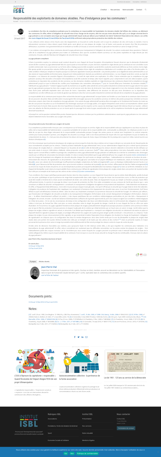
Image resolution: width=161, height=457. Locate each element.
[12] (78, 171)
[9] (100, 164)
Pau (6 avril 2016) (68, 38)
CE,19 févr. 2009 (136, 314)
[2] (130, 314)
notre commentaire (139, 155)
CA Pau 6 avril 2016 (35, 248)
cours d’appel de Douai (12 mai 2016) (45, 38)
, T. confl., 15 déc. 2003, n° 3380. (90, 314)
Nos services (115, 10)
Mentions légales (88, 440)
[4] (83, 148)
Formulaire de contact (126, 428)
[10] (146, 164)
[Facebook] (15, 2)
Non (72, 453)
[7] (108, 162)
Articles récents (44, 261)
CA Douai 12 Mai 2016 (36, 246)
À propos (33, 261)
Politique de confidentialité (87, 453)
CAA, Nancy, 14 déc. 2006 (109, 314)
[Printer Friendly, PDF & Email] (141, 254)
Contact (139, 10)
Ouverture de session (123, 2)
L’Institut (103, 10)
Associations (52, 419)
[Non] (158, 452)
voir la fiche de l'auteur (50, 275)
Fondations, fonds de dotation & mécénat (62, 426)
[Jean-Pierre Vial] (34, 273)
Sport (50, 433)
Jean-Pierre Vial (49, 266)
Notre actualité (128, 10)
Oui (65, 453)
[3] (44, 139)
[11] (119, 167)
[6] (34, 162)
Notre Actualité (87, 433)
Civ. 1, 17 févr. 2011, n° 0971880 (68, 321)
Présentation (87, 419)
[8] (34, 164)
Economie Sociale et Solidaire (58, 440)
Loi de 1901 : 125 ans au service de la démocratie (125, 377)
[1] (29, 314)
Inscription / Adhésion (140, 2)
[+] (35, 361)
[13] (58, 324)
